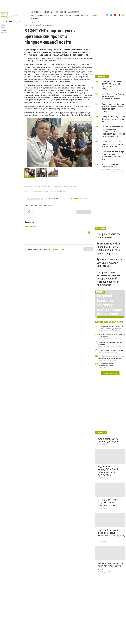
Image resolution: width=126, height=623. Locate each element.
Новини (48, 12)
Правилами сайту (59, 249)
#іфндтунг (46, 191)
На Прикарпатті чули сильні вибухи (108, 235)
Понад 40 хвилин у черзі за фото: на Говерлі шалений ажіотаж (113, 119)
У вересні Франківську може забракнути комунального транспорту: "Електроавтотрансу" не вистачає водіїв (113, 169)
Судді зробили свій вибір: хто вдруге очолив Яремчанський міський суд (113, 155)
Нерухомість (93, 15)
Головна (37, 12)
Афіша (33, 15)
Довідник (61, 12)
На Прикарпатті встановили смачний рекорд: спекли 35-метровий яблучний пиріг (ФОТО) (109, 278)
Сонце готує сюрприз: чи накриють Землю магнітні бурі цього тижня (113, 144)
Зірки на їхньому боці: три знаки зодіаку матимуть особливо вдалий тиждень (113, 107)
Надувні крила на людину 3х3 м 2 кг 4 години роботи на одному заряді (108, 470)
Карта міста (84, 15)
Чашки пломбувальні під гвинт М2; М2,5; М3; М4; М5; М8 (110, 566)
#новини (27, 191)
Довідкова (54, 15)
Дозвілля (74, 12)
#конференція (61, 191)
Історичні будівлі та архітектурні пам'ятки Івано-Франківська (109, 305)
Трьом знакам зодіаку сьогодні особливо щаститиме (109, 262)
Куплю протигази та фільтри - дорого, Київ (109, 440)
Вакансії (76, 15)
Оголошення (34, 18)
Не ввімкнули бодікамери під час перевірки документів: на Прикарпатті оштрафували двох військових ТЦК (113, 132)
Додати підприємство (43, 15)
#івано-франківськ (36, 191)
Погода (62, 15)
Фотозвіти (69, 15)
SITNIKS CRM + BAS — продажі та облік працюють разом (108, 502)
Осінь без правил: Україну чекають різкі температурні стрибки (113, 96)
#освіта (53, 191)
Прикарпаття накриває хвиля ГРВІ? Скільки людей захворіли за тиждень (112, 85)
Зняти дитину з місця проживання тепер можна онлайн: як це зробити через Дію (109, 248)
